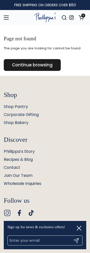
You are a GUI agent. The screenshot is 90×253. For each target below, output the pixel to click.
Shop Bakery (16, 122)
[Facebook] (19, 212)
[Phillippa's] (45, 18)
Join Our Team (18, 175)
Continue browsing (32, 65)
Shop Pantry (16, 106)
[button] (81, 18)
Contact (12, 167)
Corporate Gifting (21, 114)
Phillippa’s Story (19, 151)
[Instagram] (7, 212)
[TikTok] (31, 212)
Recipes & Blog (18, 159)
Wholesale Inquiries (22, 183)
